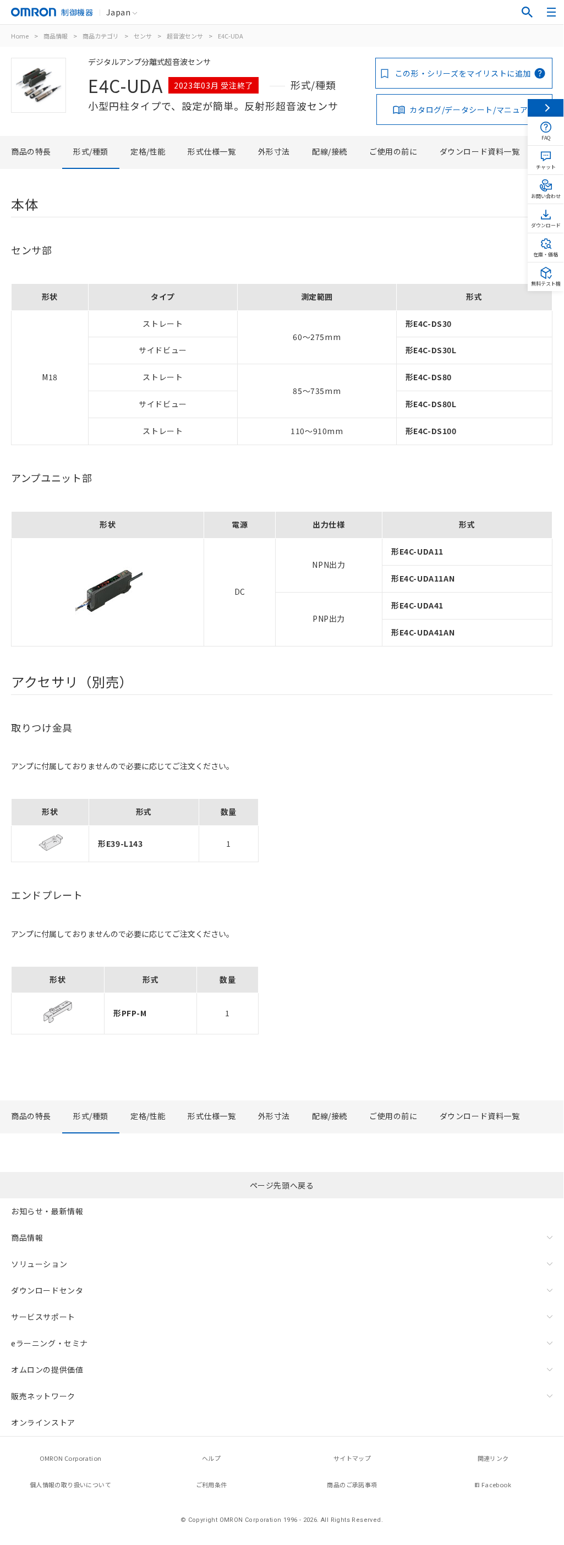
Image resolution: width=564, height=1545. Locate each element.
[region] (281, 364)
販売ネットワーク (43, 1395)
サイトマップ (352, 1458)
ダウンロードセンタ (47, 1290)
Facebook (496, 1484)
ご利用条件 (211, 1484)
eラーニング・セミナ (49, 1343)
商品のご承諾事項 (352, 1484)
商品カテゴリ (101, 35)
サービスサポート (43, 1316)
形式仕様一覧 (212, 151)
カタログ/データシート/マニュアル (472, 109)
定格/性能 (148, 151)
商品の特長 (31, 151)
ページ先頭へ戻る (282, 1185)
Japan (118, 12)
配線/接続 (329, 151)
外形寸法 (274, 151)
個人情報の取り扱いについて (70, 1484)
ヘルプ (211, 1458)
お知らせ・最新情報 (47, 1211)
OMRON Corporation (71, 1458)
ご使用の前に (393, 151)
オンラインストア (43, 1422)
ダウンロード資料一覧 (480, 151)
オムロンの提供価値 (47, 1369)
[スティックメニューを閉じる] (545, 108)
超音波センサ (185, 35)
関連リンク (493, 1458)
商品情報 (55, 35)
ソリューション (39, 1263)
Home (20, 35)
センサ (143, 35)
